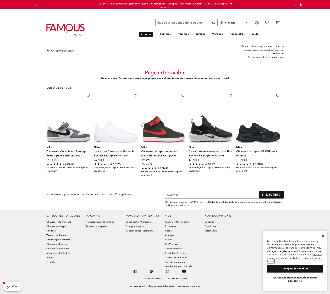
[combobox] (186, 22)
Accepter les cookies (295, 268)
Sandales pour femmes (58, 239)
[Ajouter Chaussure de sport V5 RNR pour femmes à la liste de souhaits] (278, 95)
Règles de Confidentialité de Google (226, 201)
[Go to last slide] (35, 4)
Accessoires (237, 33)
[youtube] (184, 272)
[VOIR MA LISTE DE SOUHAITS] (267, 22)
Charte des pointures (176, 257)
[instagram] (167, 272)
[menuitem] (146, 37)
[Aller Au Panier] (278, 23)
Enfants (200, 33)
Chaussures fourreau (57, 244)
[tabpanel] (165, 3)
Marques (217, 33)
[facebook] (135, 272)
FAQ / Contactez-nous (177, 221)
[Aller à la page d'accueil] (66, 30)
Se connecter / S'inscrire (138, 221)
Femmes (165, 33)
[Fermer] (323, 236)
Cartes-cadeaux (173, 248)
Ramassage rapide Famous (100, 221)
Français (230, 22)
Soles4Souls (211, 230)
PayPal (168, 239)
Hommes (183, 33)
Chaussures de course (57, 248)
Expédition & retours (175, 253)
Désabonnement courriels (178, 266)
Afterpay (169, 235)
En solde (50, 262)
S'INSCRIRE (271, 194)
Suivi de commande (175, 262)
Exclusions (170, 226)
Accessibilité (136, 286)
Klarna (168, 230)
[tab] (161, 7)
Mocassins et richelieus (58, 253)
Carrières (209, 221)
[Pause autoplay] (301, 4)
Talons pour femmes (57, 235)
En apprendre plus (134, 226)
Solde (254, 33)
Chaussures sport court (58, 221)
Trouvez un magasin (96, 226)
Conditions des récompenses (140, 230)
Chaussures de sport (57, 226)
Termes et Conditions (189, 286)
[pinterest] (151, 272)
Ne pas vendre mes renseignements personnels (295, 279)
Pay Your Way (172, 244)
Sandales (51, 230)
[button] (217, 3)
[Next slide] (294, 4)
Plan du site (210, 226)
